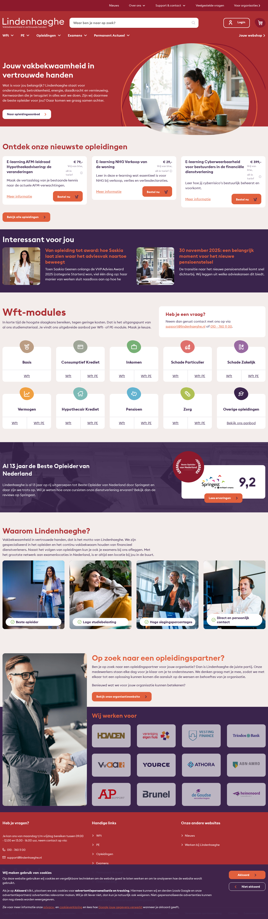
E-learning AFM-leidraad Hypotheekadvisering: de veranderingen (29, 166)
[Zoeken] (193, 22)
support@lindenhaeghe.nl (185, 326)
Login (241, 22)
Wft (6, 35)
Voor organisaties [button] (246, 5)
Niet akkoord (250, 886)
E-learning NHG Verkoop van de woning (121, 164)
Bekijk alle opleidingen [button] (23, 217)
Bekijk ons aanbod (241, 423)
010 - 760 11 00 (221, 326)
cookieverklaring (70, 907)
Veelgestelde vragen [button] (210, 5)
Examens (75, 35)
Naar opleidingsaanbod (23, 114)
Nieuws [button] (114, 5)
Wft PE (92, 376)
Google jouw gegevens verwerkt (120, 907)
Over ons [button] (135, 5)
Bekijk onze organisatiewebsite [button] (118, 696)
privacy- (49, 907)
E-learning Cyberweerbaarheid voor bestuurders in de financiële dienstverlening (214, 166)
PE (23, 35)
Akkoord (244, 875)
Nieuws (190, 835)
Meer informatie (19, 196)
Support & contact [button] (169, 5)
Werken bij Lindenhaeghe (202, 845)
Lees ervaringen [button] (220, 498)
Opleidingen (46, 35)
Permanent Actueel (110, 35)
